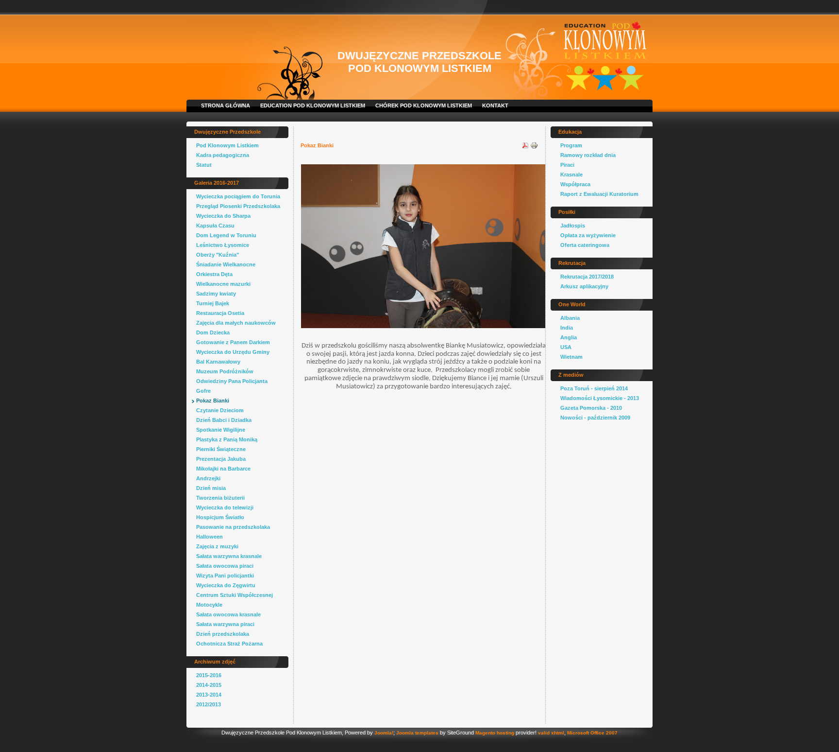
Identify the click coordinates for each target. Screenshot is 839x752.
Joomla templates (417, 732)
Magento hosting (494, 732)
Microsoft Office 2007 (592, 732)
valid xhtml (551, 732)
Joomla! (383, 732)
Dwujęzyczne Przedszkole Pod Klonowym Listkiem (419, 62)
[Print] (534, 147)
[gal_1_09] (423, 326)
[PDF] (525, 147)
